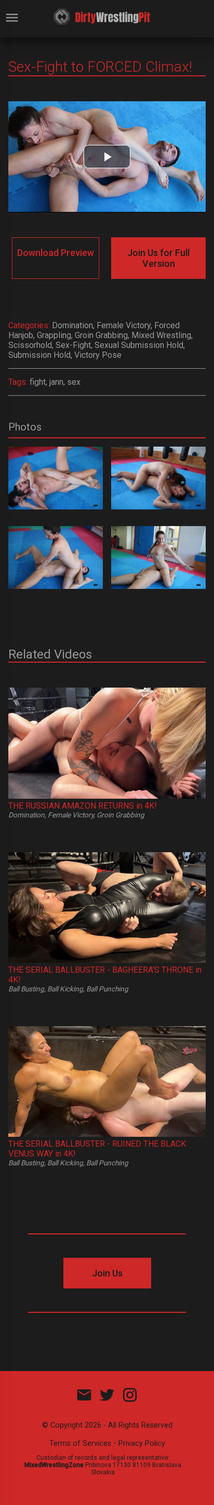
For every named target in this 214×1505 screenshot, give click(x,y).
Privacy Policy (141, 1443)
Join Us (107, 1273)
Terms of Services (80, 1443)
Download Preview (55, 252)
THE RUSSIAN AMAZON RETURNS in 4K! (82, 806)
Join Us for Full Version (158, 258)
